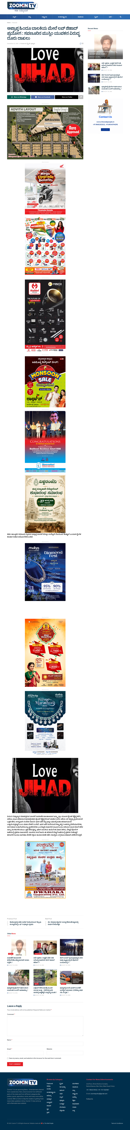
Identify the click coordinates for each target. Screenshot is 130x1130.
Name (9, 1040)
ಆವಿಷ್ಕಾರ (49, 1099)
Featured (14, 22)
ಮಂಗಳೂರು (75, 1083)
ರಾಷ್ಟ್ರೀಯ (44, 17)
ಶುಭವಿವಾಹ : (75, 1104)
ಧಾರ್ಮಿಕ (62, 1090)
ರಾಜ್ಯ (29, 17)
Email (9, 1049)
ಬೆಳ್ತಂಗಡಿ (62, 1110)
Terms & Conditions (117, 1123)
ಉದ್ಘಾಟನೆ (49, 1102)
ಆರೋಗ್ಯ (49, 1095)
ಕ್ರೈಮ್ (96, 17)
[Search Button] (120, 16)
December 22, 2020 (12, 43)
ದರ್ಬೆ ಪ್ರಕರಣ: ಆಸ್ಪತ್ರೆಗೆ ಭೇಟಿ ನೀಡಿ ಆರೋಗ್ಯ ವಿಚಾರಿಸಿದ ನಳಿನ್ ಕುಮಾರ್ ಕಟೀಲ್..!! (44, 960)
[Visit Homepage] (22, 7)
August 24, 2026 (12, 965)
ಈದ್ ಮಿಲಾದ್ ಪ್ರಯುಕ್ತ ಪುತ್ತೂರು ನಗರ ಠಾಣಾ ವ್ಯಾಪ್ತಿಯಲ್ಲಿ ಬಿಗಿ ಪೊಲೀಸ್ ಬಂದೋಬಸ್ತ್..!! (71, 960)
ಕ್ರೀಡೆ (48, 1112)
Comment (11, 1014)
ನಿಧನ (61, 1093)
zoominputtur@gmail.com (98, 1093)
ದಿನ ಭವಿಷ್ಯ (62, 1087)
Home (8, 22)
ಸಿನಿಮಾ (74, 1107)
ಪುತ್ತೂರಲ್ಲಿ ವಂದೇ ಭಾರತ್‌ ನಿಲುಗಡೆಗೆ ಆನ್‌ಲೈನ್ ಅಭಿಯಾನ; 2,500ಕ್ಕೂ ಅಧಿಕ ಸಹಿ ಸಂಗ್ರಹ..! (71, 990)
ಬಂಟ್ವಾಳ (62, 1104)
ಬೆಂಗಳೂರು (63, 1107)
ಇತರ (110, 17)
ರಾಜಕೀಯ (80, 17)
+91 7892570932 (91, 1090)
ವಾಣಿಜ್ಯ (74, 1097)
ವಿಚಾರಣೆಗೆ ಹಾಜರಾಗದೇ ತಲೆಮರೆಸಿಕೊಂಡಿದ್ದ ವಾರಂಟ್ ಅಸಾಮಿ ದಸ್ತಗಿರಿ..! (18, 960)
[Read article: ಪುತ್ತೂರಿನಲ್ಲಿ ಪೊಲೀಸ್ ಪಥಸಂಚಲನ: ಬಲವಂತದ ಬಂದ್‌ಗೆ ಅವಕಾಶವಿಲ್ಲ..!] (18, 977)
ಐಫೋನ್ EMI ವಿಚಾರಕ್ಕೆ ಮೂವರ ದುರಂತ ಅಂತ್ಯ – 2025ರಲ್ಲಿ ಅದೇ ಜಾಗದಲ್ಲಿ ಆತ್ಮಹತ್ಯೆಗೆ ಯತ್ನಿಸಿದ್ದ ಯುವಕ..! (45, 990)
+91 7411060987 (103, 1090)
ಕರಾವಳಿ (49, 1106)
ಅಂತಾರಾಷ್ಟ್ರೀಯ (62, 17)
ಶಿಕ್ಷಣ (73, 1100)
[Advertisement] (86, 6)
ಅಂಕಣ (49, 1089)
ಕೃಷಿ (48, 1109)
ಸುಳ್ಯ (73, 1110)
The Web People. (49, 1123)
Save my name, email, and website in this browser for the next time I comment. (35, 1058)
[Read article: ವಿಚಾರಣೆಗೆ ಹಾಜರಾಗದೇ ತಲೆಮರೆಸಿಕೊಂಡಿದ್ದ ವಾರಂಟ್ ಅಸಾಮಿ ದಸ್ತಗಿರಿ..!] (18, 947)
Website (49, 1049)
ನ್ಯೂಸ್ (14, 17)
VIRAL (49, 1086)
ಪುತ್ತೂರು (33, 43)
